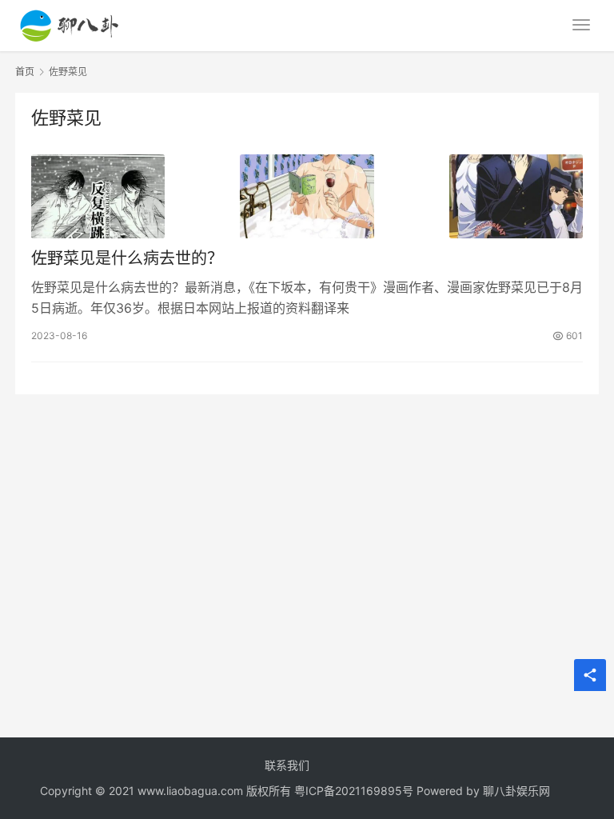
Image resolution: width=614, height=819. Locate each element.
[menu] (581, 24)
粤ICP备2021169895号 (353, 790)
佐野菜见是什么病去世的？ (127, 258)
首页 (24, 72)
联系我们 (287, 765)
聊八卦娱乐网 (516, 790)
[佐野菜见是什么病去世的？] (307, 196)
